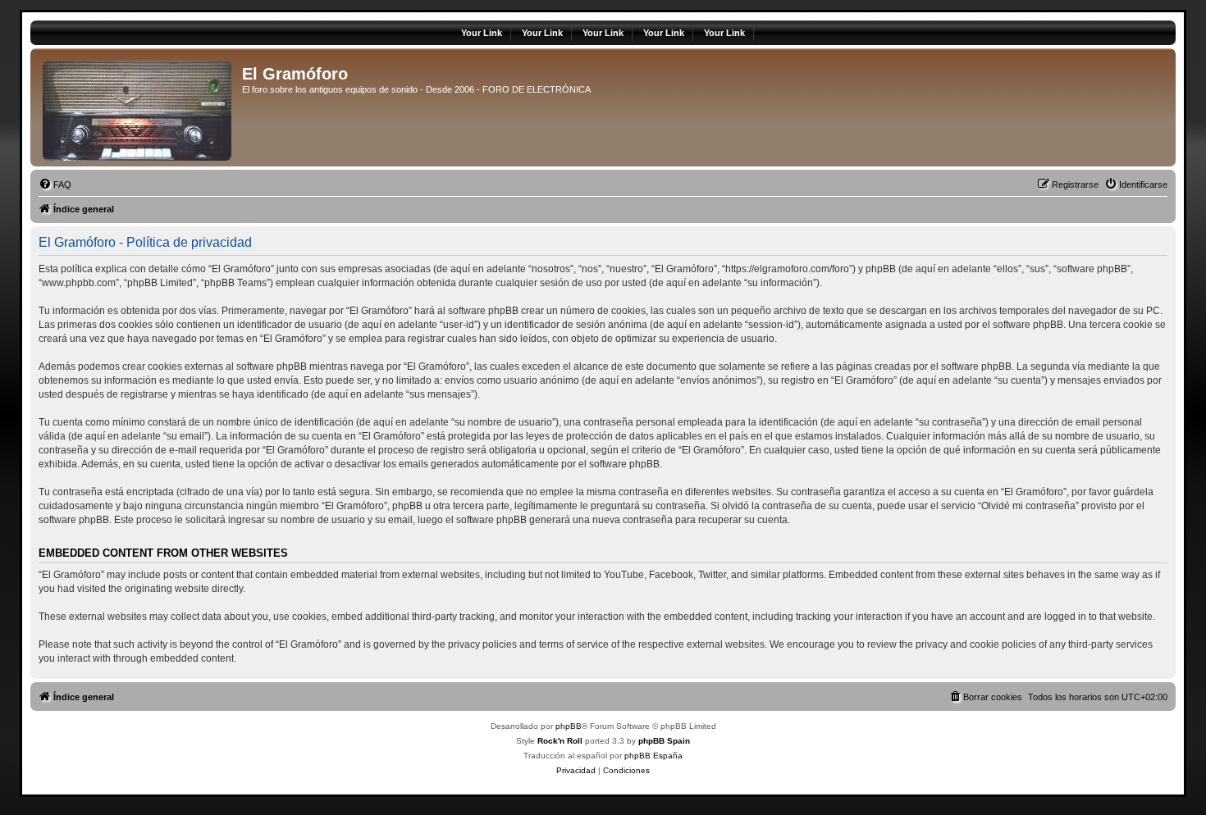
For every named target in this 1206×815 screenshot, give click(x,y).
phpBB (568, 726)
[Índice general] (138, 107)
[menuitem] (55, 184)
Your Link (481, 33)
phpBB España (653, 755)
